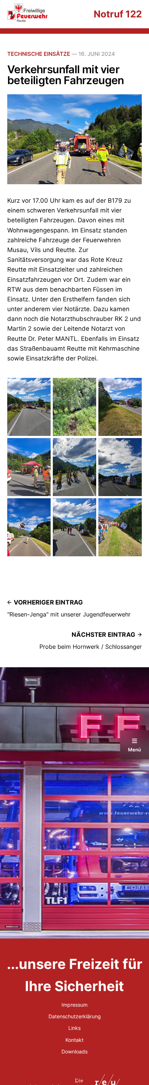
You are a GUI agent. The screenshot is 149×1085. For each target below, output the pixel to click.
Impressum (74, 1005)
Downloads (74, 1051)
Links (74, 1028)
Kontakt (74, 1040)
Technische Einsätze (38, 53)
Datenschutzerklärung (74, 1016)
